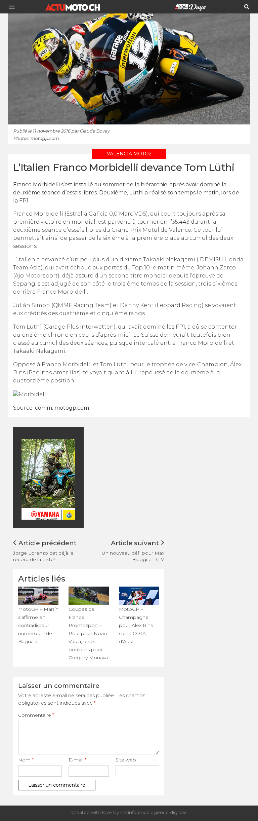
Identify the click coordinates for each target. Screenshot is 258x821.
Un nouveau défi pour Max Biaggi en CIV (133, 556)
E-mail (77, 760)
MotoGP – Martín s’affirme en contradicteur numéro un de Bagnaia (38, 625)
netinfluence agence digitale (153, 812)
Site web (126, 760)
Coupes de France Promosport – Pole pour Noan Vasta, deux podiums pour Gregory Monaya (88, 633)
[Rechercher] (246, 7)
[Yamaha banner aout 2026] (72, 479)
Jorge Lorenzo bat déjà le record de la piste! (43, 556)
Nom (26, 760)
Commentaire (36, 715)
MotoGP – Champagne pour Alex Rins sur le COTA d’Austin (136, 625)
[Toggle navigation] (13, 7)
